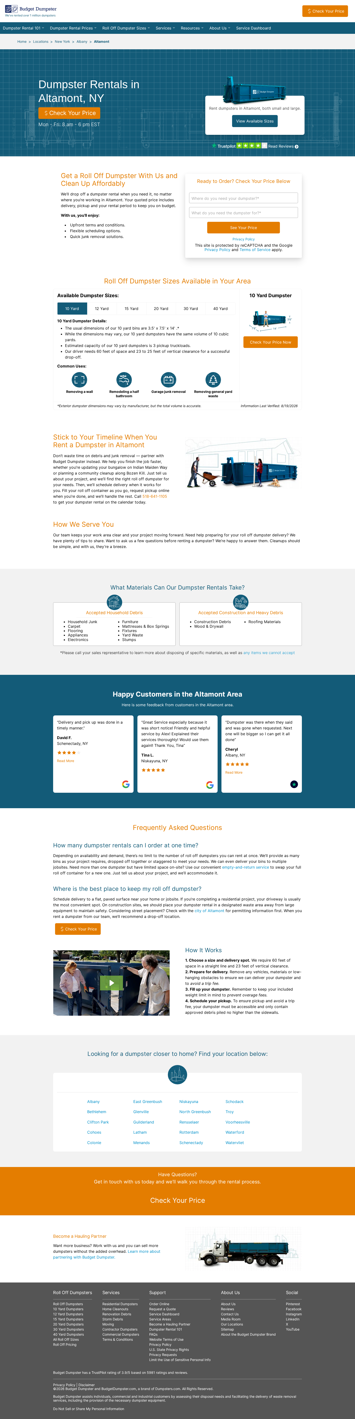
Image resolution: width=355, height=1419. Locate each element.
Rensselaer (189, 1122)
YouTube (292, 1329)
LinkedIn (292, 1319)
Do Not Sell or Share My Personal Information (88, 1409)
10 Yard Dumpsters (68, 1309)
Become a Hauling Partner (169, 1324)
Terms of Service (255, 249)
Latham (140, 1132)
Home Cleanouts (115, 1309)
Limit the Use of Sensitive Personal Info (180, 1360)
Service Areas (160, 1319)
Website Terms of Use (166, 1339)
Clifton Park (98, 1122)
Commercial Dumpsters (120, 1334)
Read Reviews (281, 146)
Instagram (294, 1314)
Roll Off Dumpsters (68, 1304)
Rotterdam (189, 1132)
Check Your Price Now (270, 342)
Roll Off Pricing (65, 1344)
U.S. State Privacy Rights (169, 1349)
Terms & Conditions (117, 1339)
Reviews (227, 1309)
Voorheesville (238, 1122)
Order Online (159, 1304)
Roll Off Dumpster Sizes (124, 28)
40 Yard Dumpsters (68, 1334)
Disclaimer (86, 1385)
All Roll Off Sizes (66, 1339)
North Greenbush (195, 1111)
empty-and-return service (245, 867)
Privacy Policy (244, 239)
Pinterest (293, 1304)
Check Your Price (328, 11)
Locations (40, 41)
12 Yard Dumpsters (68, 1314)
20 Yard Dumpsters (68, 1324)
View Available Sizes (255, 121)
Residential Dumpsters (120, 1304)
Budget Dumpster (79, 1389)
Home (22, 41)
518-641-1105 (154, 496)
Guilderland (143, 1122)
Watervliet (235, 1142)
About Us (218, 28)
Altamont (101, 41)
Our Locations (232, 1324)
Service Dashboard (253, 28)
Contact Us (230, 1314)
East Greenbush (147, 1101)
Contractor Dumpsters (119, 1329)
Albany (82, 41)
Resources (190, 28)
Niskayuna (188, 1101)
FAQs (153, 1334)
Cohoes (94, 1132)
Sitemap (227, 1329)
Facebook (294, 1309)
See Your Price (243, 227)
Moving (108, 1324)
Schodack (235, 1101)
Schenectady (191, 1142)
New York (62, 41)
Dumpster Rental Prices (71, 28)
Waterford (235, 1132)
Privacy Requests (163, 1355)
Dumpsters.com (167, 1389)
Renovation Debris (116, 1314)
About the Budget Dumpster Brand (248, 1334)
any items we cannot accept (269, 652)
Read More (65, 761)
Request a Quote (162, 1309)
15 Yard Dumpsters (68, 1319)
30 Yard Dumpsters (68, 1329)
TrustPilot (99, 1372)
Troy (230, 1111)
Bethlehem (96, 1111)
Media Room (231, 1319)
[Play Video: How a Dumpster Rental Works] (111, 983)
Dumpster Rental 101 (21, 28)
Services (163, 28)
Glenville (141, 1111)
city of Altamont (209, 910)
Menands (141, 1142)
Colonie (94, 1142)
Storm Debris (112, 1319)
